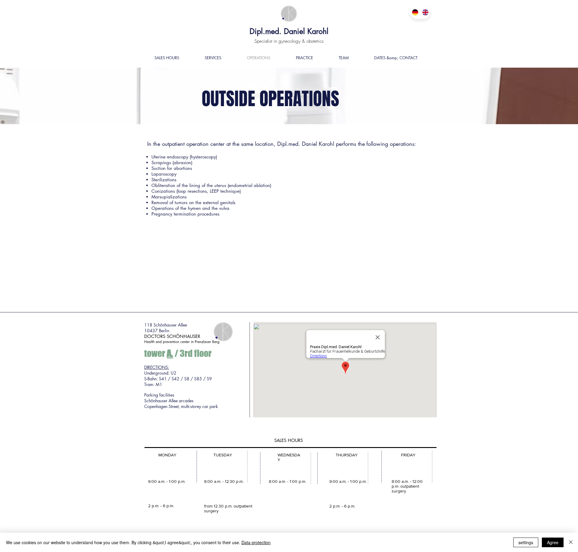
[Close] (570, 542)
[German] (415, 12)
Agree (552, 542)
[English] (425, 12)
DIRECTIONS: (156, 367)
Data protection (256, 542)
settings (525, 542)
